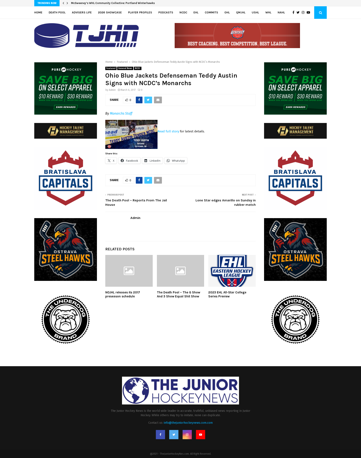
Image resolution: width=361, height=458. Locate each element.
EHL (195, 12)
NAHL (281, 12)
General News (125, 68)
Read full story (168, 131)
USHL (255, 12)
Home (38, 12)
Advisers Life (82, 12)
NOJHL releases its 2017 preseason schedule (122, 294)
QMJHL (240, 12)
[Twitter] (299, 12)
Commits (211, 12)
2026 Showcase (110, 12)
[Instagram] (304, 12)
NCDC (183, 12)
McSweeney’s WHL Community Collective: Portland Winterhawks (113, 3)
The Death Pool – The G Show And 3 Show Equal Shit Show (178, 294)
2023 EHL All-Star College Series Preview (227, 294)
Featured (111, 68)
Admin (112, 89)
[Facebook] (294, 12)
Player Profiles (140, 12)
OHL (227, 12)
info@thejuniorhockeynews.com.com (188, 423)
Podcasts (165, 12)
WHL (268, 12)
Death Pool (57, 12)
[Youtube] (309, 12)
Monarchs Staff (121, 113)
